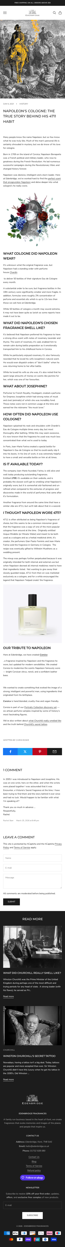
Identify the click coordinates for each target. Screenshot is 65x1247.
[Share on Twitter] (25, 751)
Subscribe (32, 1215)
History (23, 104)
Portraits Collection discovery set (40, 707)
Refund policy (34, 1170)
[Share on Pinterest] (40, 751)
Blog (34, 1161)
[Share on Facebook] (10, 751)
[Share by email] (54, 751)
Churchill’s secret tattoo (35, 724)
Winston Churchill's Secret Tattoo (29, 1056)
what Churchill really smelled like (45, 720)
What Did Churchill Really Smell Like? (32, 972)
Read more (8, 996)
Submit (11, 901)
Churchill (9, 1050)
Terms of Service (22, 847)
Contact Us (34, 1156)
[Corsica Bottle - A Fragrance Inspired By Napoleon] (32, 613)
